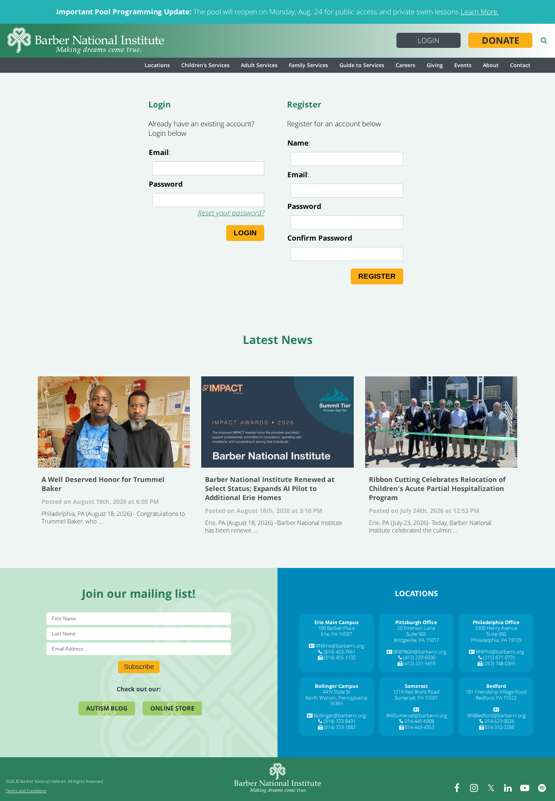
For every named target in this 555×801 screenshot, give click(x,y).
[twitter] (490, 787)
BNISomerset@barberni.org (416, 715)
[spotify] (541, 787)
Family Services (308, 65)
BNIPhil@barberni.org (500, 651)
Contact (520, 65)
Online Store (172, 708)
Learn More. (480, 12)
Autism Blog (107, 708)
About (491, 65)
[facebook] (456, 787)
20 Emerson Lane (416, 628)
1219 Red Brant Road (416, 691)
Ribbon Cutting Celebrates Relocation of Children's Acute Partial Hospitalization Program (441, 422)
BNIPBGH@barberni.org (419, 651)
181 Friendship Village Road (496, 691)
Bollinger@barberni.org (340, 715)
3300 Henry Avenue (496, 628)
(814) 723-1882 (340, 727)
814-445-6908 (419, 721)
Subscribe (139, 667)
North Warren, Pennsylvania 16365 (336, 700)
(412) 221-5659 (419, 663)
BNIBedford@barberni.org (496, 715)
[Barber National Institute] (86, 41)
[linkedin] (507, 787)
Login (428, 40)
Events (463, 65)
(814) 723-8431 (340, 721)
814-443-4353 (419, 727)
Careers (405, 65)
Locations (157, 65)
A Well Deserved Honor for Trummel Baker (114, 422)
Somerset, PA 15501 (416, 697)
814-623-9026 (499, 721)
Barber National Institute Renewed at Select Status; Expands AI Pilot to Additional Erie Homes (277, 422)
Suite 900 (496, 634)
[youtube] (524, 787)
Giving (435, 65)
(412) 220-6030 (419, 657)
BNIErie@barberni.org (340, 645)
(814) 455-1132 (340, 657)
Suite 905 (416, 634)
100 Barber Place (336, 628)
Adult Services (259, 65)
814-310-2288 (499, 727)
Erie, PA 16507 (336, 634)
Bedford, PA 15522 (496, 697)
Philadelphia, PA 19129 (496, 640)
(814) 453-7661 (340, 651)
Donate (500, 40)
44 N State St (336, 691)
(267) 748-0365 (499, 663)
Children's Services (205, 65)
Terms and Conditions (26, 790)
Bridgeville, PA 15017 (416, 640)
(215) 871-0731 (499, 657)
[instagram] (473, 787)
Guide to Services (361, 65)
